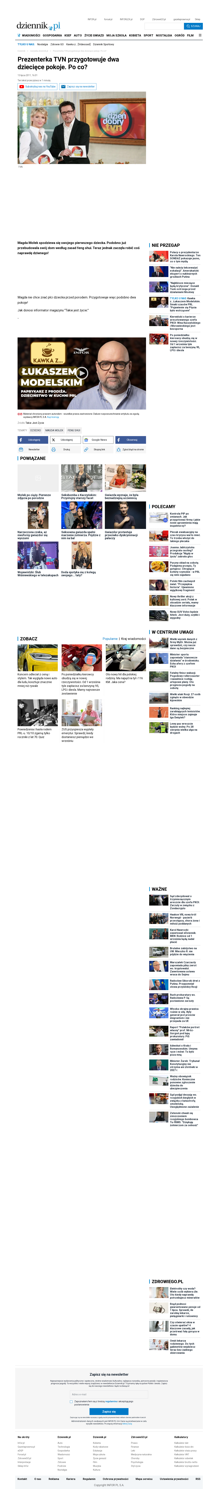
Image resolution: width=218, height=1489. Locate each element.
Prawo (134, 1443)
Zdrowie (62, 1462)
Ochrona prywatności (115, 1479)
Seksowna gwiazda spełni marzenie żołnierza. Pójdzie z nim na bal (81, 535)
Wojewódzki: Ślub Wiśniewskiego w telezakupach (38, 574)
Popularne (110, 639)
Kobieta (97, 1443)
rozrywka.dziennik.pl (39, 51)
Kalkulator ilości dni (183, 1447)
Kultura (96, 1470)
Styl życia (135, 1466)
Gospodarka (64, 1450)
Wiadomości (64, 1454)
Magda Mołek (54, 430)
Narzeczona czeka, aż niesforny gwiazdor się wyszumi (33, 535)
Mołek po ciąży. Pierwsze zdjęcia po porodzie (34, 496)
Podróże (62, 1466)
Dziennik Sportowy (103, 44)
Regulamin (89, 1479)
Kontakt (22, 1479)
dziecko (35, 430)
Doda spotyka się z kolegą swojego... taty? (78, 574)
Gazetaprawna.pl (26, 1447)
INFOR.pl (92, 19)
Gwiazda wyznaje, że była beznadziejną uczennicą (121, 496)
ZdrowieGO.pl (159, 19)
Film (95, 1462)
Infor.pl (21, 1443)
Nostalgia (42, 44)
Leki (133, 1450)
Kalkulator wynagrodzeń (186, 1466)
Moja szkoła (99, 1454)
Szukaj (195, 26)
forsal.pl (108, 19)
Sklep (197, 19)
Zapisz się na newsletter (81, 86)
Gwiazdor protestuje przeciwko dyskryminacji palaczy (121, 535)
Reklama (54, 1479)
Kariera (70, 1479)
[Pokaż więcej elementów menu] (200, 35)
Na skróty (23, 1437)
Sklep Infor (23, 1466)
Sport (60, 1458)
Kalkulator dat (181, 1443)
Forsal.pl (22, 1454)
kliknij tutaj (127, 1424)
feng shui (74, 430)
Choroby (135, 1458)
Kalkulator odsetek (183, 1458)
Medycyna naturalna (141, 1454)
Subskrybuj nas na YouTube (40, 86)
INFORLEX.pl (126, 19)
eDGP (20, 1450)
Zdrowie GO (57, 44)
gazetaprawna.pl (181, 19)
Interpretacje (24, 1462)
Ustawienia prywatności (174, 1479)
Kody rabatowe (100, 1447)
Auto (60, 1443)
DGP (142, 19)
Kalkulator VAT (181, 1454)
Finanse (135, 1447)
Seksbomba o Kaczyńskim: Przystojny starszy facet (79, 496)
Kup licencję (53, 417)
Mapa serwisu (144, 1479)
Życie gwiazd (99, 1458)
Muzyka (97, 1466)
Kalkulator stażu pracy (185, 1450)
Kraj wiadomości (133, 639)
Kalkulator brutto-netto (185, 1462)
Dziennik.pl (64, 1437)
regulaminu (111, 1401)
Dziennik (21, 51)
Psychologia (137, 1462)
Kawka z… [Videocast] (78, 44)
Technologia (64, 1447)
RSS (198, 1479)
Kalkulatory (181, 1437)
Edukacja (97, 1450)
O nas (37, 1479)
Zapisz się (109, 1411)
